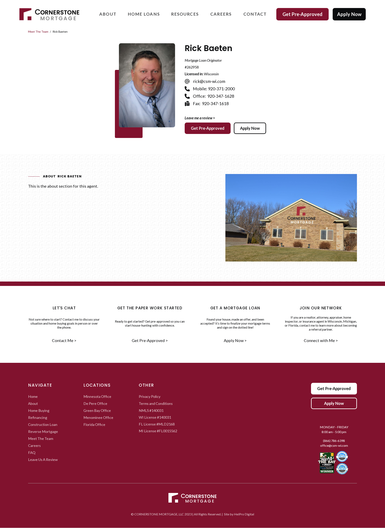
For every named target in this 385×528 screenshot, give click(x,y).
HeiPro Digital (244, 514)
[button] (107, 14)
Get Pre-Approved (302, 14)
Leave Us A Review (43, 459)
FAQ (31, 452)
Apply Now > (235, 340)
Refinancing (37, 417)
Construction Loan (42, 424)
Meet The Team (38, 31)
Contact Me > (64, 340)
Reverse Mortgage (43, 431)
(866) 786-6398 (334, 441)
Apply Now (349, 14)
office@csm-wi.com (334, 445)
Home (33, 396)
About (33, 403)
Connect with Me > (321, 340)
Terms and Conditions (156, 403)
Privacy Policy (149, 396)
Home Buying (38, 410)
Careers (34, 445)
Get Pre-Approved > (150, 340)
